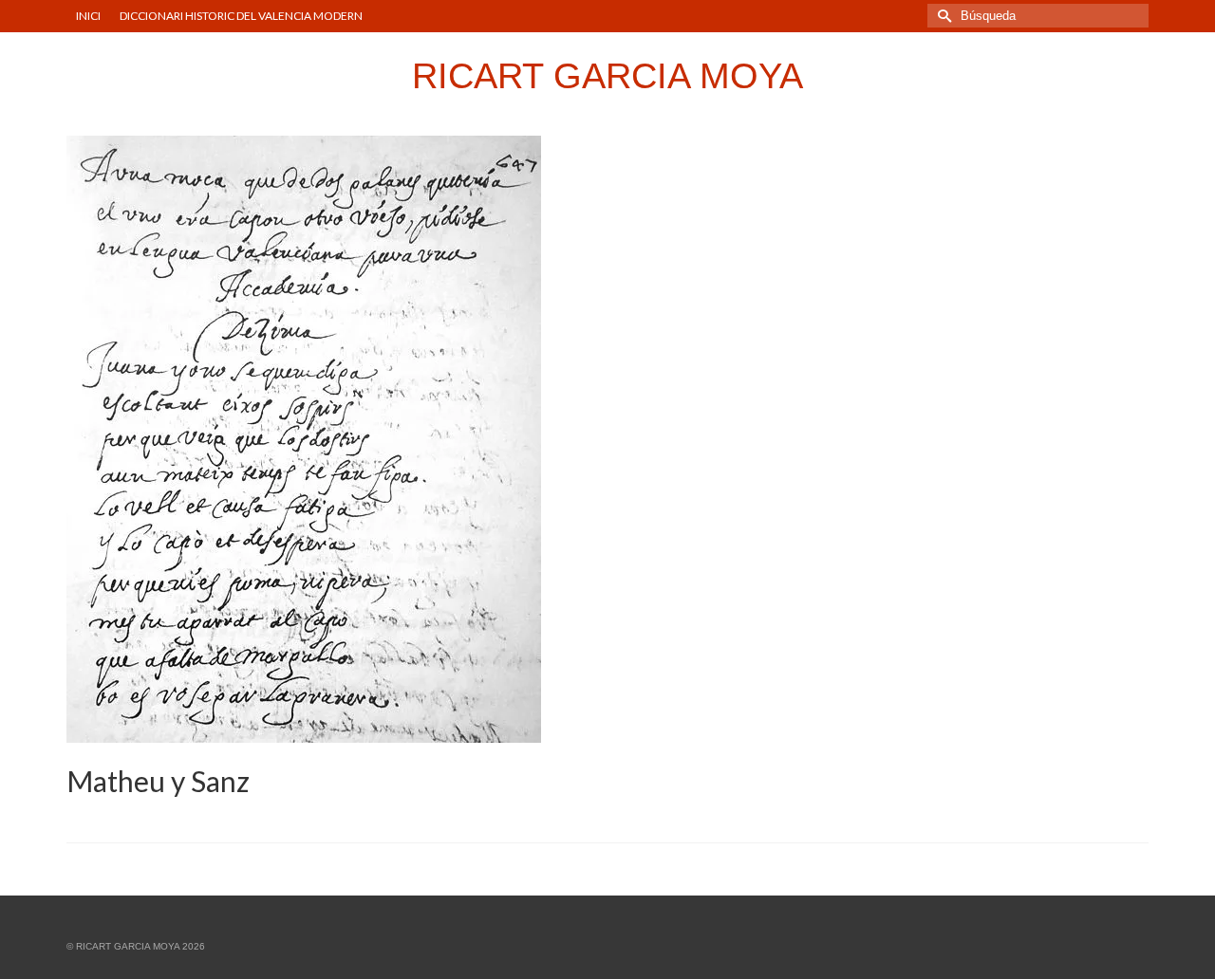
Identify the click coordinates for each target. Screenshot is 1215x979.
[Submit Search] (941, 16)
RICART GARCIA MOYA (607, 76)
